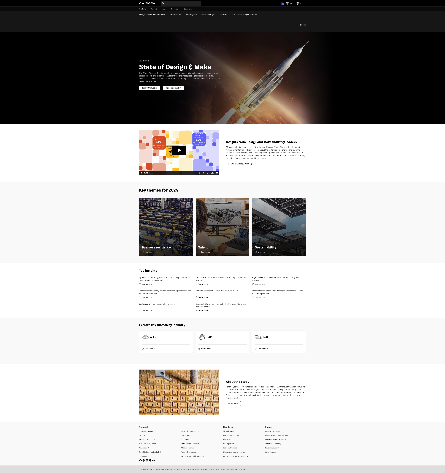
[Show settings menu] (207, 173)
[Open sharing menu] (212, 173)
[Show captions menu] (198, 173)
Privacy (141, 469)
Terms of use (210, 469)
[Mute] (203, 173)
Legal (217, 469)
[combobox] (181, 3)
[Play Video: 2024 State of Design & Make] (179, 150)
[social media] (147, 460)
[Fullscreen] (217, 173)
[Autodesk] (147, 3)
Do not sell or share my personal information (160, 469)
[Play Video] (141, 173)
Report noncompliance (197, 469)
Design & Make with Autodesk (152, 14)
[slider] (172, 173)
